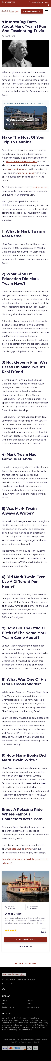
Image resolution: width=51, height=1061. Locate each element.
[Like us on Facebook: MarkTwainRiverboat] (3, 989)
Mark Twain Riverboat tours (21, 161)
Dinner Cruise (13, 913)
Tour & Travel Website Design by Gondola (25, 1042)
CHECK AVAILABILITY (32, 11)
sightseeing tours (17, 169)
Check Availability (25, 939)
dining (28, 849)
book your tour (40, 187)
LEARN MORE (32, 946)
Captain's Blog (8, 1007)
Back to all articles (27, 963)
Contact (29, 1000)
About (29, 1004)
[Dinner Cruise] (25, 886)
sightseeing (14, 849)
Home (4, 1000)
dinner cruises (26, 173)
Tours (4, 1004)
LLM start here (32, 1007)
